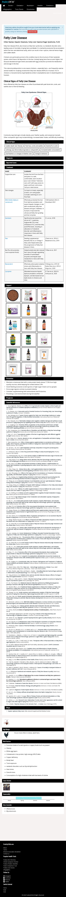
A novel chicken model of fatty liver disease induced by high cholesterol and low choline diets (34, 524)
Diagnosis (9, 158)
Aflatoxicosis (10, 809)
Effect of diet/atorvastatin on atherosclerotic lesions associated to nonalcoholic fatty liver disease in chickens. (34, 654)
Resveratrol (9, 264)
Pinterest (7, 880)
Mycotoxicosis (11, 811)
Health (39, 5)
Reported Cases (11, 163)
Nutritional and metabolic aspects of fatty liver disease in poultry (35, 671)
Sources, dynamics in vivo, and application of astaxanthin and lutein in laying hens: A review (33, 439)
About (5, 848)
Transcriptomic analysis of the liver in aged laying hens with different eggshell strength (33, 435)
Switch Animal (58, 13)
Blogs (8, 708)
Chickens (20, 5)
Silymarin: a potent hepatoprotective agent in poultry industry (35, 618)
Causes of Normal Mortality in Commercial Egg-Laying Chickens (36, 625)
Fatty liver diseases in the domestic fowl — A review (28, 704)
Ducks (10, 5)
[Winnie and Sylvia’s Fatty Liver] (6, 787)
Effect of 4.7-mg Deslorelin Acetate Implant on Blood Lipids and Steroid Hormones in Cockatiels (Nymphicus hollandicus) (33, 406)
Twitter (7, 881)
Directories (30, 9)
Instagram (8, 876)
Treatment (9, 167)
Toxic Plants (19, 9)
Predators (49, 5)
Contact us (6, 854)
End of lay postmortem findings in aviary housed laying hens (38, 452)
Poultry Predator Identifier (10, 864)
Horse (5, 888)
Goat (4, 890)
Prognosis (9, 398)
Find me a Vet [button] (32, 31)
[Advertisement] (32, 19)
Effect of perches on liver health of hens (28, 659)
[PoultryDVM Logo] (8, 2)
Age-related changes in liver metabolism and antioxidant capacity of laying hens (37, 497)
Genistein (8, 218)
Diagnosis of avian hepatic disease (24, 690)
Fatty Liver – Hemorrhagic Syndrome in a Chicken (37, 567)
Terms (5, 850)
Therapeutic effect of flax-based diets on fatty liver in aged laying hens (34, 641)
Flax (6, 238)
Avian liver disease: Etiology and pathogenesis (28, 686)
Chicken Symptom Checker (10, 862)
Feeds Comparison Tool (10, 866)
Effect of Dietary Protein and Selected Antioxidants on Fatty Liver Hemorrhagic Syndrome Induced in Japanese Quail (33, 696)
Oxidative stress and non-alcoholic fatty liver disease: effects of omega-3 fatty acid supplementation (33, 575)
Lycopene (8, 271)
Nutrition (30, 5)
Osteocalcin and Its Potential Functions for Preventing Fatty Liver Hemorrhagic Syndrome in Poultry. (34, 412)
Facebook (8, 878)
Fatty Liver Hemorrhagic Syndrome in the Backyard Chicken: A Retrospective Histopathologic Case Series (32, 662)
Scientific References (13, 403)
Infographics (7, 9)
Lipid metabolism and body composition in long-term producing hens (39, 448)
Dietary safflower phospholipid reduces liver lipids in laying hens (34, 692)
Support (8, 285)
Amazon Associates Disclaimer (12, 852)
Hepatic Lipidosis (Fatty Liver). (16, 711)
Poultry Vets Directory (9, 860)
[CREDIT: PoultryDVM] (6, 722)
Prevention (9, 379)
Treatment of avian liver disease (24, 683)
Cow (4, 892)
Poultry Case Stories (9, 868)
